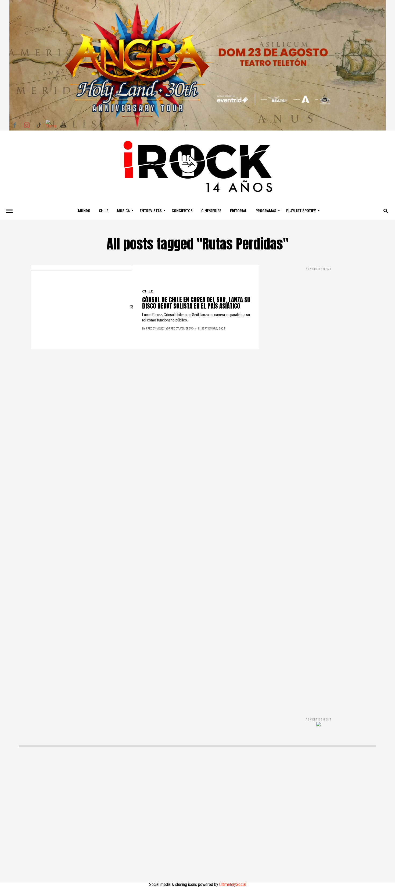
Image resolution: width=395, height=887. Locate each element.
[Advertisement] (318, 486)
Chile (103, 211)
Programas (266, 211)
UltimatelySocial (232, 884)
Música (123, 211)
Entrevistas (151, 211)
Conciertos (182, 211)
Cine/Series (211, 211)
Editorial (238, 211)
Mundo (84, 211)
